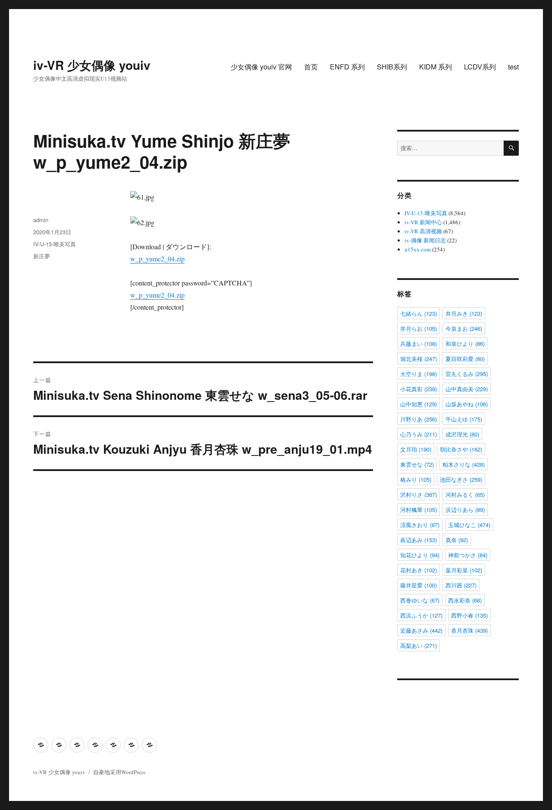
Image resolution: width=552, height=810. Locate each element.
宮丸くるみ (466, 374)
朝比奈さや (461, 449)
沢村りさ (418, 494)
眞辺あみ (418, 540)
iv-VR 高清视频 (423, 231)
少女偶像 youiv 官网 (261, 67)
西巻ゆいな (419, 600)
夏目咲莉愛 (465, 359)
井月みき (463, 313)
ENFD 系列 (347, 67)
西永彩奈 (465, 600)
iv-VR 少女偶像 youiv (92, 65)
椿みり (415, 479)
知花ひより (419, 555)
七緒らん (418, 313)
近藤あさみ (421, 630)
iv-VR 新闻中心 (423, 222)
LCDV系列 (480, 67)
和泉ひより (465, 343)
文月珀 (415, 449)
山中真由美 (466, 389)
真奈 (456, 540)
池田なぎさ (461, 479)
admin (40, 220)
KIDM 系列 (435, 67)
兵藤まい (418, 343)
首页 (311, 67)
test (513, 67)
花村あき (418, 570)
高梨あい (418, 645)
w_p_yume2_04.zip (157, 258)
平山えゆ (463, 419)
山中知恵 (418, 404)
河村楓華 (418, 509)
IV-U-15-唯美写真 (54, 244)
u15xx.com (418, 249)
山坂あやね (466, 404)
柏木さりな (463, 464)
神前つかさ (467, 555)
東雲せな (417, 464)
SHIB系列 (392, 67)
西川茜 (461, 585)
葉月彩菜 (463, 570)
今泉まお (463, 328)
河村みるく (465, 494)
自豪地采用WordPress (119, 772)
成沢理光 (462, 434)
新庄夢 (41, 256)
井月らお (418, 328)
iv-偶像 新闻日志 (425, 240)
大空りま (418, 374)
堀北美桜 (418, 359)
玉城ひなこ (469, 525)
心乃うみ (418, 434)
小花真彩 (418, 389)
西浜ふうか (421, 615)
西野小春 (469, 615)
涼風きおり (419, 525)
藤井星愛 (418, 585)
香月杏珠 (469, 630)
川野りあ (418, 419)
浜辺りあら (465, 509)
